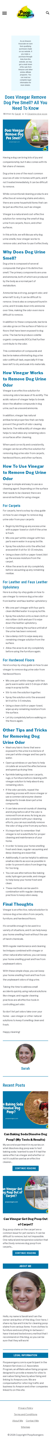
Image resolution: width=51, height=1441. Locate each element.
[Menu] (4, 13)
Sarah (18, 114)
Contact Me (32, 1420)
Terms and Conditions (25, 1414)
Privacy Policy (25, 1408)
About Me (17, 1420)
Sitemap (25, 1427)
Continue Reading (25, 1168)
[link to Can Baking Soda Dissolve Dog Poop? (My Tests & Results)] (25, 1110)
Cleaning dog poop (37, 114)
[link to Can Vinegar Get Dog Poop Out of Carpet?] (25, 1194)
